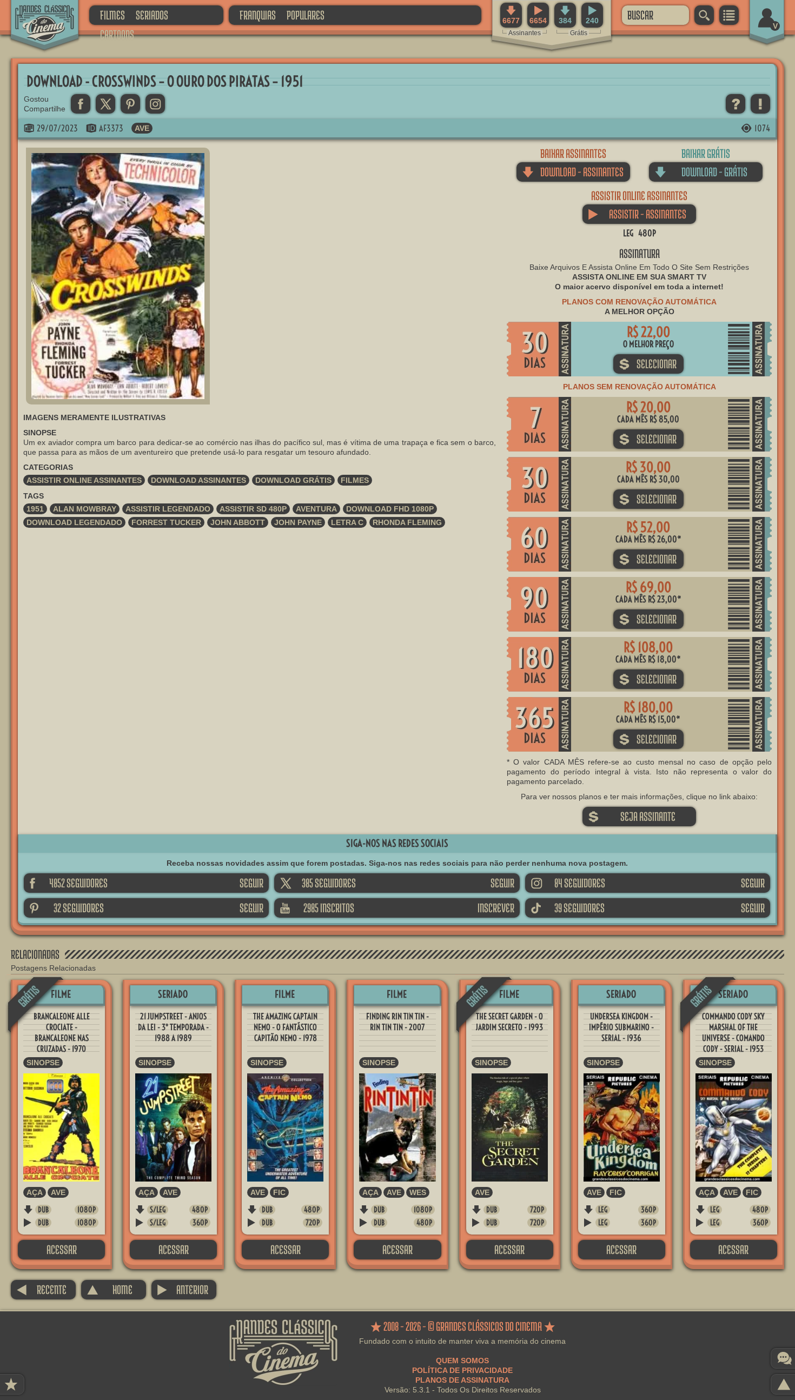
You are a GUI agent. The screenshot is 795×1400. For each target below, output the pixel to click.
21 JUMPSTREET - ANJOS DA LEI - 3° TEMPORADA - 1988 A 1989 (173, 1027)
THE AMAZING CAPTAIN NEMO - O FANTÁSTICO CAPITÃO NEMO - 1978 (285, 1027)
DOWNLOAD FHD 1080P (390, 509)
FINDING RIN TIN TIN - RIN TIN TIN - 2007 (397, 1021)
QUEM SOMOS (462, 1360)
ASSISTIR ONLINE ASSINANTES (84, 480)
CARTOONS (117, 34)
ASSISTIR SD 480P (253, 509)
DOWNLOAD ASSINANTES (198, 480)
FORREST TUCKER (166, 522)
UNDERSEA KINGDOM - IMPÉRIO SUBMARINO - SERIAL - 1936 (621, 1027)
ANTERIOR (182, 1289)
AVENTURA (316, 509)
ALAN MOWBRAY (84, 509)
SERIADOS (152, 15)
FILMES (112, 15)
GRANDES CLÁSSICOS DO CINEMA (35, 15)
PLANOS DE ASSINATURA (462, 1380)
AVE (142, 128)
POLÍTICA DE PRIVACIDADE (462, 1370)
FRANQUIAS (258, 15)
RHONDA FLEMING (407, 522)
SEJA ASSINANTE (631, 816)
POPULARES (305, 15)
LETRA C (347, 522)
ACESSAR (62, 1249)
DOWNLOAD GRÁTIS (293, 480)
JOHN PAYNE (298, 522)
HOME (109, 1289)
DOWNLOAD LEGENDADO (74, 522)
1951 (35, 509)
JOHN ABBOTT (237, 522)
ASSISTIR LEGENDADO (167, 509)
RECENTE (41, 1289)
